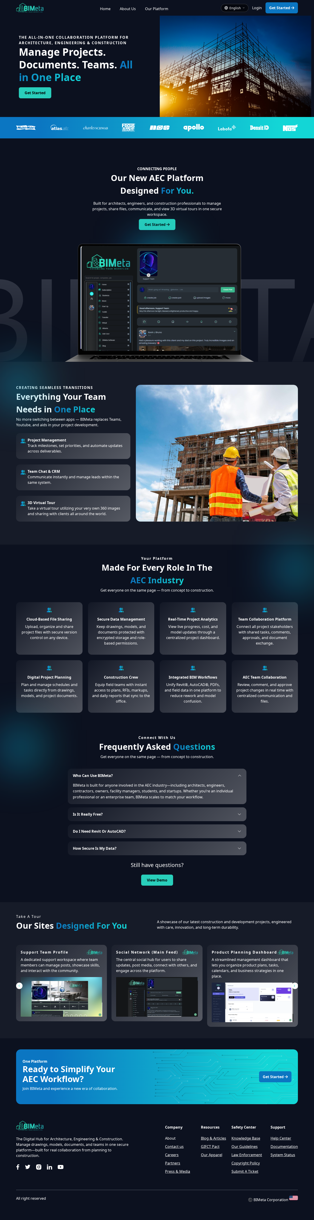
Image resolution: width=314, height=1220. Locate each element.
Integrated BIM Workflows (193, 677)
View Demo (157, 880)
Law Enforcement (246, 1154)
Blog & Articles (213, 1138)
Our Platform (156, 8)
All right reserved (31, 1198)
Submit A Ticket (244, 1171)
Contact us (174, 1146)
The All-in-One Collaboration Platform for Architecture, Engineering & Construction (74, 40)
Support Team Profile (44, 952)
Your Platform (157, 558)
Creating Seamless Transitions (54, 387)
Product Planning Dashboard (244, 952)
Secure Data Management (121, 619)
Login (257, 7)
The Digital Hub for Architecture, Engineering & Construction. (69, 1138)
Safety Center (243, 1127)
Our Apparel (211, 1154)
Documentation (284, 1146)
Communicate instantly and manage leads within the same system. (73, 479)
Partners (172, 1163)
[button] (19, 986)
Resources (210, 1127)
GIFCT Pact (210, 1146)
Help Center (281, 1138)
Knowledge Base (245, 1138)
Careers (172, 1154)
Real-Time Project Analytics (193, 619)
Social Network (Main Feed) (147, 952)
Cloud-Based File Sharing (49, 619)
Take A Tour (28, 916)
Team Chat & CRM (44, 471)
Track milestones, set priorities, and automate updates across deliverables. (75, 448)
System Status (283, 1154)
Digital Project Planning (49, 677)
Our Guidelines (244, 1146)
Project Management (47, 440)
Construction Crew (121, 677)
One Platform (35, 1061)
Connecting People (157, 168)
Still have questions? (157, 865)
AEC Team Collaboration (265, 677)
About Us (128, 8)
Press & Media (177, 1171)
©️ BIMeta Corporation (268, 1199)
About (170, 1138)
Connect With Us (157, 737)
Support (278, 1127)
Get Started (280, 7)
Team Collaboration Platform (264, 619)
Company (174, 1127)
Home (105, 8)
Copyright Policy (245, 1163)
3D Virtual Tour (41, 503)
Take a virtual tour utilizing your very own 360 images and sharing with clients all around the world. (74, 511)
